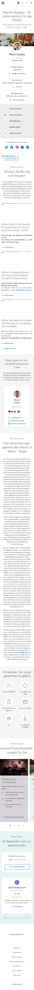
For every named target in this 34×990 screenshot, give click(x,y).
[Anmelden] (27, 3)
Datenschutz (17, 952)
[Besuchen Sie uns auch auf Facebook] (11, 147)
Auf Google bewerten (17, 867)
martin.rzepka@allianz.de (22, 653)
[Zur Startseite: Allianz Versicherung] (3, 3)
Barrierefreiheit (17, 957)
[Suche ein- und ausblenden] (23, 3)
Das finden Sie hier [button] (9, 156)
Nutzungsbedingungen (17, 962)
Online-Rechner (17, 971)
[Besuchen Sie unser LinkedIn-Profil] (27, 147)
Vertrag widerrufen (16, 934)
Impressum (17, 948)
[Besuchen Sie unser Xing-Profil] (22, 147)
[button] (17, 46)
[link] (11, 121)
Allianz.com (17, 975)
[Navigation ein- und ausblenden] (31, 3)
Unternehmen (17, 966)
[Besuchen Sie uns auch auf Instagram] (17, 147)
